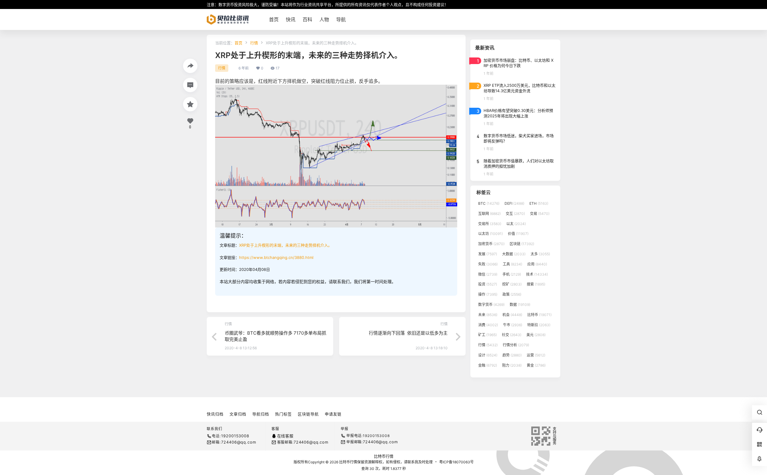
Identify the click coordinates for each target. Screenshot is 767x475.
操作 (487, 294)
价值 (518, 233)
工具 (512, 264)
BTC (488, 203)
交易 (539, 213)
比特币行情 (383, 456)
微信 (487, 274)
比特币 (539, 314)
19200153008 (235, 435)
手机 (511, 274)
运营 (536, 355)
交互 (515, 213)
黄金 (536, 365)
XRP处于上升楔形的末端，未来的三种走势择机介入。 (285, 245)
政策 (511, 294)
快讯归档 (215, 414)
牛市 (512, 325)
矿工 (487, 335)
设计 (487, 355)
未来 (487, 314)
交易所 (489, 223)
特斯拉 (538, 325)
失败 (488, 264)
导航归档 (260, 414)
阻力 (512, 365)
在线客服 (285, 435)
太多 (540, 254)
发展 (487, 254)
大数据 (514, 254)
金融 (487, 365)
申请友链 (333, 414)
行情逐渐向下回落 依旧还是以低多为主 (408, 333)
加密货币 (491, 244)
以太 (516, 223)
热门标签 (283, 414)
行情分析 (516, 345)
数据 (520, 304)
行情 (254, 42)
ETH (538, 203)
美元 (536, 335)
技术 (537, 274)
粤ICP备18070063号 (456, 462)
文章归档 (238, 414)
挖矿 (512, 284)
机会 (512, 314)
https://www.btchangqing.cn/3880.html (276, 257)
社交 (511, 335)
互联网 (489, 213)
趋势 (512, 355)
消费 (488, 325)
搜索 (536, 284)
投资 (487, 284)
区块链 (522, 244)
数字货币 (491, 304)
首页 (238, 42)
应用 (537, 264)
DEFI (514, 203)
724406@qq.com (238, 442)
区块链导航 (308, 414)
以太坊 (490, 233)
